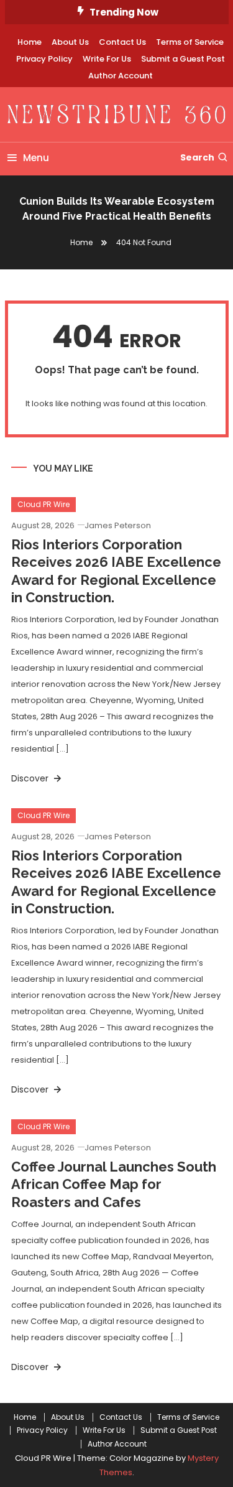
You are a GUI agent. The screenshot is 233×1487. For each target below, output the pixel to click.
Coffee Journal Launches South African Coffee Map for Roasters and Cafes (113, 1184)
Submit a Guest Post (183, 59)
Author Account (120, 76)
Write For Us (107, 59)
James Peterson (118, 525)
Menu (36, 157)
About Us (70, 42)
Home (29, 42)
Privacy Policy (44, 59)
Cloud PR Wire (43, 504)
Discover (31, 778)
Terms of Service (190, 42)
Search (197, 157)
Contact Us (122, 42)
